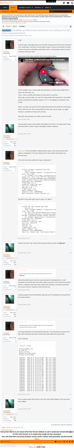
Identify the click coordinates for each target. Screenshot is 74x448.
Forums (13, 7)
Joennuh (22, 35)
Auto (7, 2)
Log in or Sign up (51, 1)
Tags (3, 427)
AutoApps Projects (25, 7)
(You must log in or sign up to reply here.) (61, 425)
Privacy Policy (70, 444)
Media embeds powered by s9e (8, 446)
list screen (13, 427)
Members (38, 7)
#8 (70, 409)
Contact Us (59, 441)
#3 (70, 238)
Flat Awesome (6, 441)
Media (47, 7)
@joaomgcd (22, 151)
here (37, 439)
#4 (70, 253)
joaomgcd (6, 136)
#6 (70, 304)
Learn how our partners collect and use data (14, 23)
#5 (70, 290)
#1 (70, 119)
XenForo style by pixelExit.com (24, 446)
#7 (70, 394)
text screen (20, 427)
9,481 (14, 143)
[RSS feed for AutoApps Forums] (72, 441)
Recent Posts (14, 11)
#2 (70, 134)
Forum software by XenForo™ (16, 444)
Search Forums (5, 11)
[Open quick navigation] (70, 26)
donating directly (27, 20)
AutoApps (11, 35)
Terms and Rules (62, 444)
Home (5, 7)
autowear (7, 427)
